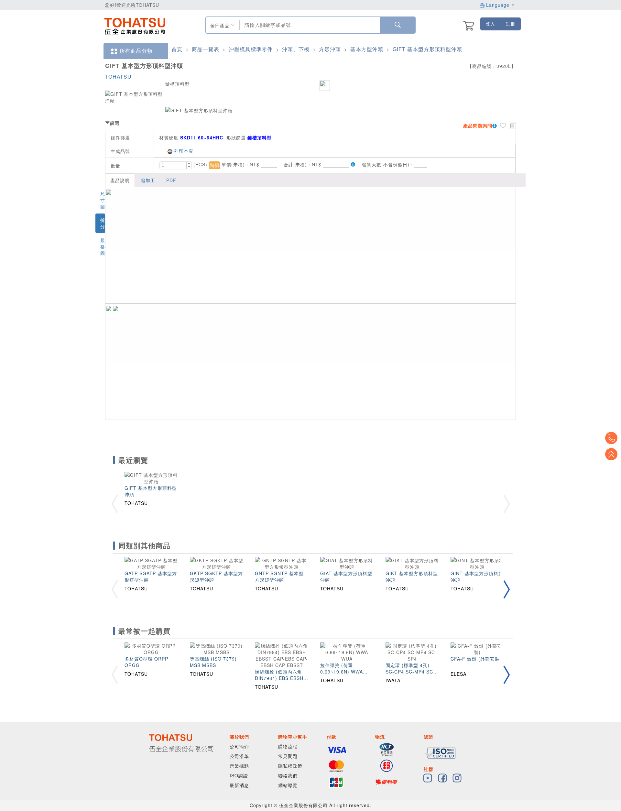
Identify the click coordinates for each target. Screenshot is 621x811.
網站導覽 (288, 785)
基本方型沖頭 (366, 49)
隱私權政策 (290, 765)
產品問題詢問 (477, 125)
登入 (490, 23)
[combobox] (309, 25)
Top (611, 454)
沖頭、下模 (296, 49)
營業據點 (239, 765)
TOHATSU (118, 76)
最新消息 (239, 785)
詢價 (214, 165)
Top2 (611, 438)
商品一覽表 (205, 49)
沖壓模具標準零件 (251, 49)
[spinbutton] (173, 165)
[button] (188, 163)
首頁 (176, 49)
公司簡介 (239, 746)
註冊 (511, 23)
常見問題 (288, 756)
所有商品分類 (136, 50)
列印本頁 (183, 151)
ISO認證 (239, 775)
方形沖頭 (330, 49)
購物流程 (288, 746)
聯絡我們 (288, 775)
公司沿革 (239, 756)
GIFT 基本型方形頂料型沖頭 (427, 49)
